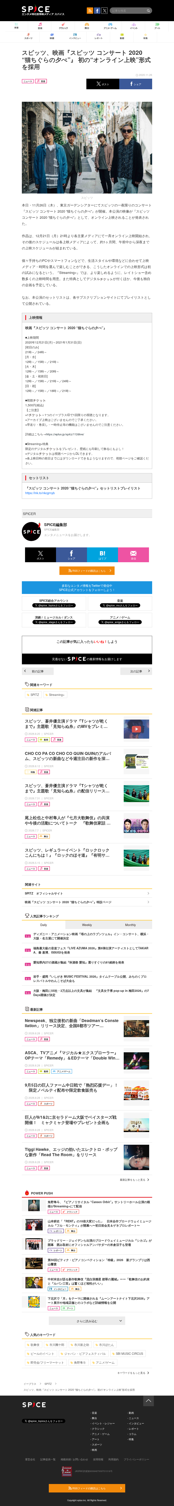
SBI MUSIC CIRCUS (129, 1353)
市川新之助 (81, 1344)
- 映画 (93, 1449)
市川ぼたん (106, 1344)
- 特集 (130, 1439)
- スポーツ (96, 1444)
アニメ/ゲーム (105, 1362)
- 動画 (130, 1412)
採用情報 (98, 1459)
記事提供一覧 (48, 1459)
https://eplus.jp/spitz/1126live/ (65, 434)
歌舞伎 (35, 1344)
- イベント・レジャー (102, 1423)
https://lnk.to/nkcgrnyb (40, 493)
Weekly (87, 925)
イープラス (30, 1383)
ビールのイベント (42, 1353)
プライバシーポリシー (136, 1459)
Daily (43, 925)
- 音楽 (93, 1412)
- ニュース (133, 1418)
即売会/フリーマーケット (47, 1362)
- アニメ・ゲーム (100, 1434)
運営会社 (30, 1459)
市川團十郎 (56, 1344)
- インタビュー (135, 1423)
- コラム (131, 1434)
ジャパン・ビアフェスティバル (85, 1353)
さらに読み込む (87, 1321)
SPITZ (35, 695)
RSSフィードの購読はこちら (89, 570)
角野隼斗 (80, 1362)
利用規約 (113, 1459)
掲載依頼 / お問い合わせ (74, 1459)
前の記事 (38, 671)
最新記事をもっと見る (132, 1179)
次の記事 (136, 671)
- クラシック (97, 1428)
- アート (95, 1439)
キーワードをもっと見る (131, 1372)
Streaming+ (57, 695)
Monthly (130, 925)
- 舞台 (93, 1418)
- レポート (133, 1428)
